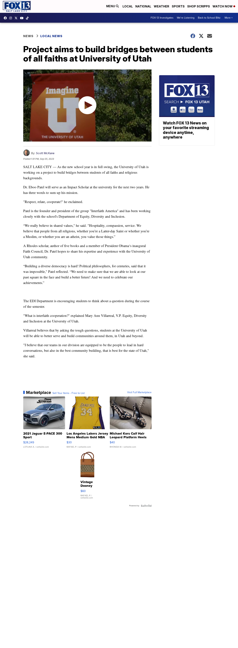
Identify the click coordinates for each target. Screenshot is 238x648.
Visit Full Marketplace (139, 392)
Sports (178, 6)
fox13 (17, 18)
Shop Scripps (198, 6)
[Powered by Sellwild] (146, 505)
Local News (51, 36)
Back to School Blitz (209, 18)
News (28, 36)
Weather (161, 6)
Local (128, 6)
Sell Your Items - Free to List (68, 393)
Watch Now (223, 6)
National (143, 6)
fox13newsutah (6, 18)
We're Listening (185, 18)
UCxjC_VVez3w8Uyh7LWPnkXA (22, 18)
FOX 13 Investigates (162, 18)
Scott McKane (45, 153)
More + (229, 18)
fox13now (11, 18)
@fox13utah (28, 18)
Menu (111, 6)
